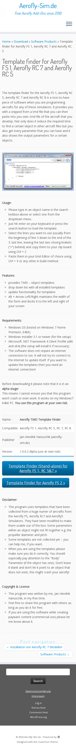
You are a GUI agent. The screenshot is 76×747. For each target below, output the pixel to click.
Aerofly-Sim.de (38, 5)
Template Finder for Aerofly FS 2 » (35, 482)
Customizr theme (48, 741)
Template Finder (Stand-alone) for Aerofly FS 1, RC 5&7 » (38, 468)
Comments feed (38, 712)
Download (21, 41)
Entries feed (38, 707)
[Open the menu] (69, 24)
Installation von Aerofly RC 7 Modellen (34, 647)
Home (6, 41)
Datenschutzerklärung (38, 691)
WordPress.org (38, 717)
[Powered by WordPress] (58, 736)
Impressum (38, 696)
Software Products (44, 41)
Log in (38, 703)
